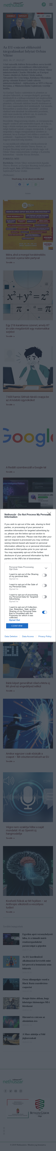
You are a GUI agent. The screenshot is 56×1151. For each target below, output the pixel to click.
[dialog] (28, 575)
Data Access (28, 636)
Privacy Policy (44, 636)
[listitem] (28, 568)
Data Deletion (11, 636)
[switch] (44, 575)
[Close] (50, 515)
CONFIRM (17, 626)
